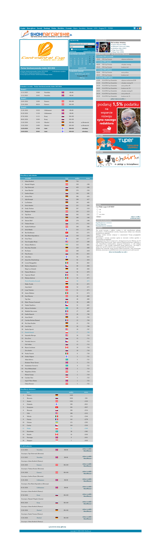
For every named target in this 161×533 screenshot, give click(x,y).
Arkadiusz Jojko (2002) (119, 48)
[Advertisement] (80, 13)
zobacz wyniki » (87, 449)
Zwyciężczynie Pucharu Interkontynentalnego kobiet (37, 74)
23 (93, 62)
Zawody (39, 28)
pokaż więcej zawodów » (118, 99)
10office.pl (88, 531)
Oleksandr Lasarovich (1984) (121, 46)
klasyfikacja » (88, 451)
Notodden (40, 450)
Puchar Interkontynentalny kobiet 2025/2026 (35, 71)
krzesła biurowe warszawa (104, 225)
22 (90, 62)
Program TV (102, 28)
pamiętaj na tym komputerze (80, 49)
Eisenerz (39, 465)
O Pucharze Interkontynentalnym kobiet (33, 73)
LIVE (95, 28)
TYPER (110, 28)
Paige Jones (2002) (118, 50)
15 (90, 60)
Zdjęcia (75, 28)
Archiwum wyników (60, 71)
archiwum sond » (135, 218)
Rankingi (47, 28)
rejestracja (73, 51)
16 (93, 60)
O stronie (69, 28)
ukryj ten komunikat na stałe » (118, 252)
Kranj (38, 495)
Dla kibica (61, 28)
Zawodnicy (82, 28)
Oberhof (39, 510)
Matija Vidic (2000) (118, 52)
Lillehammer (40, 480)
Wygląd (22, 28)
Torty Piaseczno (101, 224)
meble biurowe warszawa (104, 222)
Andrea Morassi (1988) (119, 44)
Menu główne (31, 28)
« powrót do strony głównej (57, 527)
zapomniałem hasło (89, 51)
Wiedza (53, 28)
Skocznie (89, 28)
